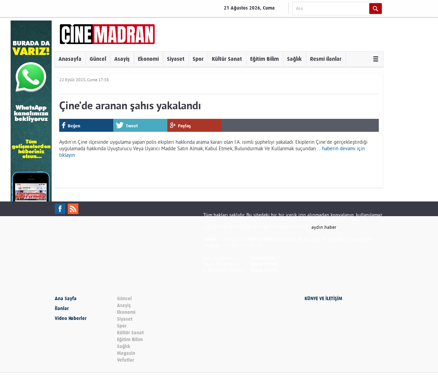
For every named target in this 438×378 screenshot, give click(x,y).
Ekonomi (148, 59)
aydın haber (323, 227)
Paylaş (184, 125)
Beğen (74, 125)
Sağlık (294, 59)
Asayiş (122, 59)
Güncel (98, 59)
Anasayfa (70, 59)
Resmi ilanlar (326, 59)
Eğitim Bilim (264, 59)
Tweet (132, 125)
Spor (198, 59)
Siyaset (175, 59)
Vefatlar (125, 360)
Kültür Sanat (227, 59)
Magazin (126, 353)
